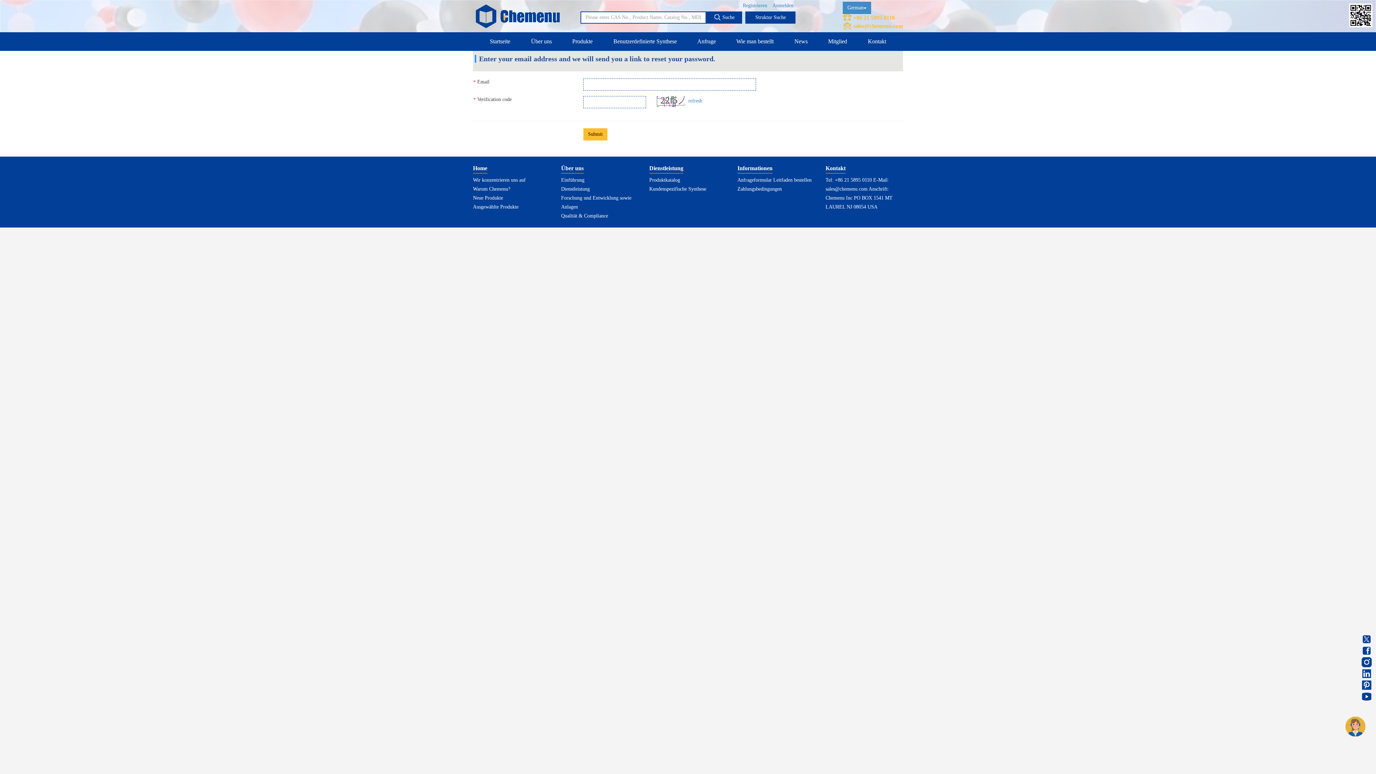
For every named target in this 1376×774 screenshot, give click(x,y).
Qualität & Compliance (584, 216)
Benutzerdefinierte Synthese (645, 41)
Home (480, 168)
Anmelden (783, 5)
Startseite (500, 41)
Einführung (572, 180)
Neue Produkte (488, 198)
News (801, 41)
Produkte (582, 41)
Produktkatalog (664, 180)
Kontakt (877, 41)
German (855, 7)
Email (481, 82)
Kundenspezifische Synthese (677, 189)
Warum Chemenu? (491, 189)
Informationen (755, 168)
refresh (695, 101)
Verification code (492, 99)
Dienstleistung (575, 189)
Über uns (541, 41)
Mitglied (837, 41)
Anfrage (706, 41)
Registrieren (755, 5)
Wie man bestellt (755, 41)
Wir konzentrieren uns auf (499, 180)
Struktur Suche (770, 17)
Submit (595, 134)
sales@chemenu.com (878, 26)
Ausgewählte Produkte (496, 207)
